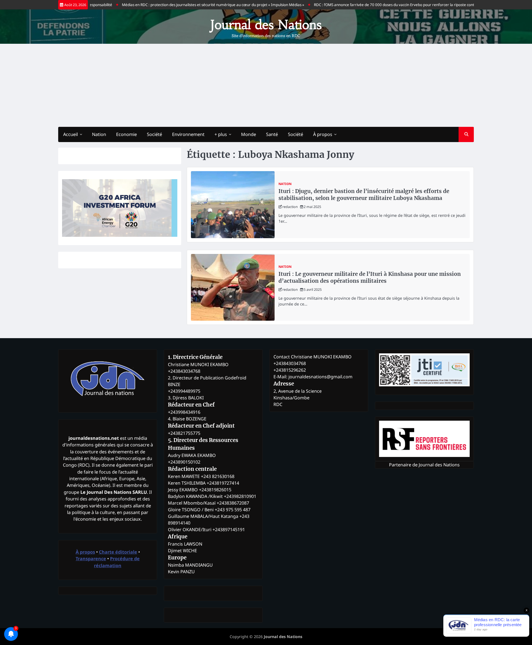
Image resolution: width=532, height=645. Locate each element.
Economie (126, 134)
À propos (322, 134)
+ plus (220, 134)
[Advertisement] (266, 85)
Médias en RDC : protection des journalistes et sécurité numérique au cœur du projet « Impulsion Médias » (197, 4)
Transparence (91, 559)
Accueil (70, 134)
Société (154, 134)
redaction (290, 206)
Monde (248, 134)
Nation (99, 134)
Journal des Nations (266, 24)
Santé (272, 134)
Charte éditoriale (118, 552)
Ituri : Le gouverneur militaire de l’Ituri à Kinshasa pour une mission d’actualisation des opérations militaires (369, 277)
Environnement (188, 134)
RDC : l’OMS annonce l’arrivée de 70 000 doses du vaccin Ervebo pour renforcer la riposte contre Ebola (385, 4)
